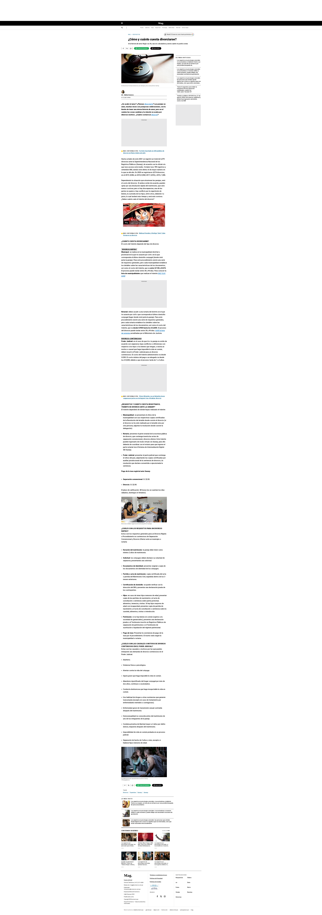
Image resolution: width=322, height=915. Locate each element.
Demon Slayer (185, 27)
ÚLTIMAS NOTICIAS (183, 57)
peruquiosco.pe (184, 910)
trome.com (164, 910)
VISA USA (178, 27)
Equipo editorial (128, 880)
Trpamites (133, 792)
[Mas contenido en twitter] (161, 896)
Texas (152, 27)
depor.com (156, 910)
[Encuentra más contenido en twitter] (127, 48)
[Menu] (122, 23)
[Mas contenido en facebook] (157, 896)
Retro (189, 887)
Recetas (189, 892)
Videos (189, 877)
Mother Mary (171, 27)
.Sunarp (145, 792)
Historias (178, 897)
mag (192, 910)
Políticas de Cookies (155, 881)
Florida (141, 27)
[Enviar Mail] (122, 95)
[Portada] (128, 878)
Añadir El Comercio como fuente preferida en (179, 34)
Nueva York (157, 27)
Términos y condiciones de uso (158, 875)
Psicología (164, 27)
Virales (178, 892)
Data (188, 882)
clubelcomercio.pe (138, 910)
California (147, 27)
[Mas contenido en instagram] (165, 896)
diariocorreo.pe (174, 910)
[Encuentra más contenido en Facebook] (123, 48)
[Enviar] (122, 28)
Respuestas (179, 877)
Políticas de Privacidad (156, 878)
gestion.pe (149, 910)
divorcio (125, 792)
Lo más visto (127, 798)
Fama (177, 887)
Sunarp (140, 792)
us (176, 882)
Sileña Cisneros (129, 95)
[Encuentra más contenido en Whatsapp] (131, 48)
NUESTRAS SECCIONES (181, 875)
